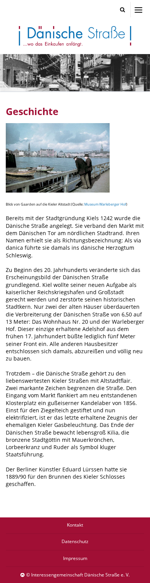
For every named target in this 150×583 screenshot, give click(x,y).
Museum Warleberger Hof (105, 204)
